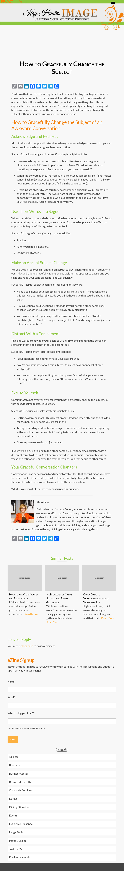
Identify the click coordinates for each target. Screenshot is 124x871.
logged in (27, 646)
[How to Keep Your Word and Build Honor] (25, 578)
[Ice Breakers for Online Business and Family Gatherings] (62, 578)
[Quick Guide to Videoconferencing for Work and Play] (99, 578)
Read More (31, 614)
